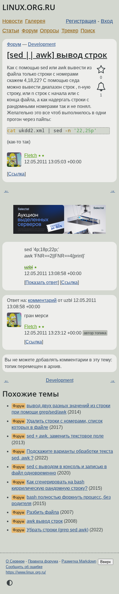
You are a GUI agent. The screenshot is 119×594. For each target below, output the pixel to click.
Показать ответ (41, 282)
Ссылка (16, 173)
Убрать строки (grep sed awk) (57, 529)
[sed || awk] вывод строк (57, 54)
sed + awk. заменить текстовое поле (65, 436)
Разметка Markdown (79, 561)
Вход (107, 21)
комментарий (42, 300)
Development (41, 44)
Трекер (70, 30)
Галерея (35, 21)
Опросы (49, 30)
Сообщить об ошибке (24, 567)
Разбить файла (43, 512)
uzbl (28, 267)
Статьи (10, 30)
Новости (12, 21)
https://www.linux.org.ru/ (26, 572)
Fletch (30, 155)
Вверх (105, 562)
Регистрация (81, 21)
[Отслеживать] (100, 87)
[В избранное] (100, 69)
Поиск (88, 30)
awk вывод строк (45, 521)
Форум (30, 30)
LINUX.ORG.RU (28, 7)
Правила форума (43, 561)
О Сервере (15, 561)
